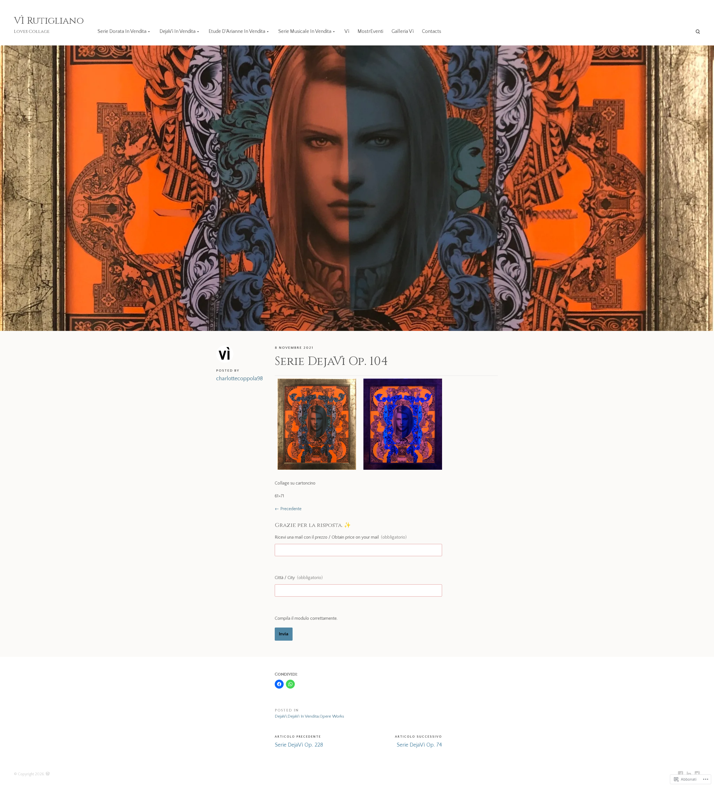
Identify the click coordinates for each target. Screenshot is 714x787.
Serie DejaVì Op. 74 (419, 745)
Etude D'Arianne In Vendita (237, 31)
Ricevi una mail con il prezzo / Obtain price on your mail (341, 537)
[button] (315, 424)
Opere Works (332, 716)
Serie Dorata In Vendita (122, 31)
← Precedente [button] (288, 508)
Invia (283, 633)
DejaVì (281, 716)
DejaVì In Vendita (178, 31)
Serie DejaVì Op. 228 (299, 745)
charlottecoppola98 (239, 379)
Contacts (431, 31)
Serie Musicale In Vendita (304, 31)
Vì (346, 31)
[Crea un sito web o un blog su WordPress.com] (48, 774)
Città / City (299, 577)
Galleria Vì (403, 31)
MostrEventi (370, 31)
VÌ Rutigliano (49, 20)
